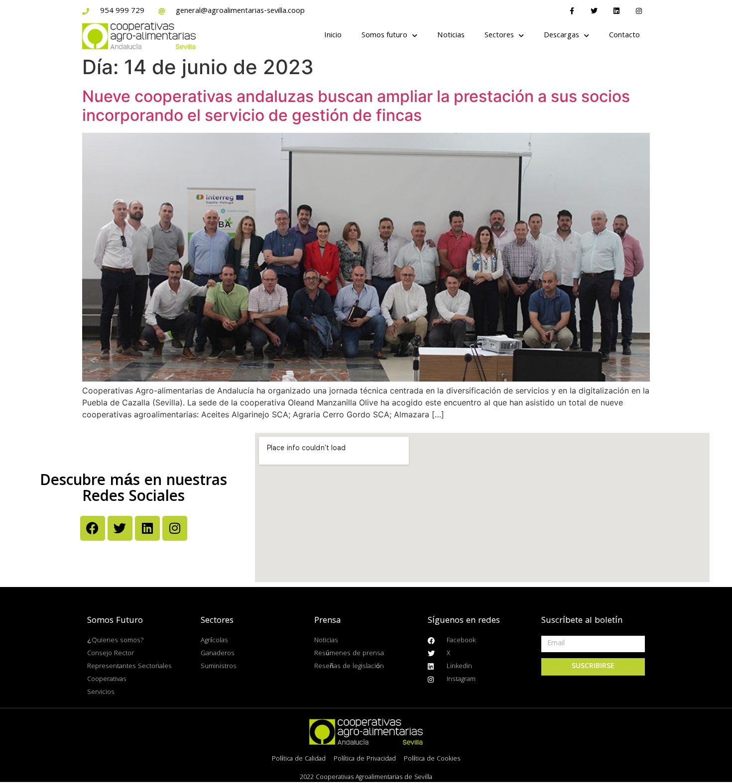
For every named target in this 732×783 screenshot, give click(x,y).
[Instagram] (638, 11)
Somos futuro (384, 35)
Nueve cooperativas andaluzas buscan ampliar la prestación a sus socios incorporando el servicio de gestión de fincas (356, 106)
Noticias (451, 35)
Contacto (624, 35)
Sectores (499, 35)
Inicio (333, 35)
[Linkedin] (616, 11)
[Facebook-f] (572, 11)
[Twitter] (594, 11)
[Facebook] (92, 528)
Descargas (561, 35)
